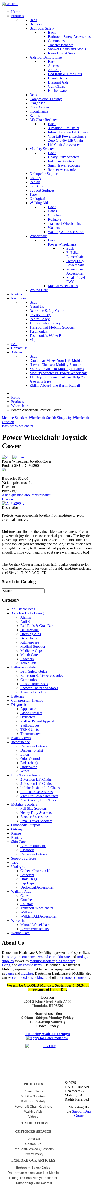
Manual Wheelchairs (35, 925)
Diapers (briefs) (31, 750)
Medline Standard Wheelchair (24, 418)
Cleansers (27, 850)
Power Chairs (33, 1091)
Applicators (28, 709)
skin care (63, 957)
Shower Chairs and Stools (39, 688)
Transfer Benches (33, 692)
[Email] (18, 457)
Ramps (16, 833)
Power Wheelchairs (34, 929)
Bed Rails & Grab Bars (37, 626)
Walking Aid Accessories (38, 916)
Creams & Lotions (33, 746)
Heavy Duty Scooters (36, 813)
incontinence (27, 957)
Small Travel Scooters (36, 821)
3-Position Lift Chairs (36, 783)
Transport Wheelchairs (36, 908)
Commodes (28, 680)
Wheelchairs (20, 920)
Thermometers (30, 734)
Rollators (26, 904)
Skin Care (18, 842)
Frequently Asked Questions (33, 1149)
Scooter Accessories (34, 817)
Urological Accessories (37, 887)
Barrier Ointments (33, 846)
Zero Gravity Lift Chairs (38, 800)
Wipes (24, 771)
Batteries (17, 696)
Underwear (28, 767)
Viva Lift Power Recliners (39, 796)
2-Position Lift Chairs (36, 779)
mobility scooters (42, 961)
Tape (14, 862)
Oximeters (27, 717)
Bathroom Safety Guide (33, 1167)
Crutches (26, 900)
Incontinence (20, 742)
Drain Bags (28, 879)
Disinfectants (29, 630)
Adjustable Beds (23, 609)
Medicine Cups (31, 651)
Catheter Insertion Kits (36, 871)
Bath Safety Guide (33, 671)
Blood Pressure (31, 713)
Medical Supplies (32, 646)
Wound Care (20, 933)
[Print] (7, 457)
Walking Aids (21, 891)
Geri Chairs (28, 638)
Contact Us (33, 1144)
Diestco (7, 499)
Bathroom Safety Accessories (41, 675)
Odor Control (30, 759)
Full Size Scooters (33, 808)
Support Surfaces (23, 858)
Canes (24, 896)
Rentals (16, 837)
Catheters (27, 875)
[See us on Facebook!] (47, 1050)
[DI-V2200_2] (13, 503)
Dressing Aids (30, 634)
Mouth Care (29, 655)
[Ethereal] (10, 4)
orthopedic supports (74, 977)
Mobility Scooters (24, 804)
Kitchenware (29, 642)
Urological (19, 867)
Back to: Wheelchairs (17, 426)
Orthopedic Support (25, 825)
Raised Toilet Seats (34, 684)
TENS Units (29, 729)
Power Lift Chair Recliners (33, 1106)
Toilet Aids (28, 663)
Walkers (26, 912)
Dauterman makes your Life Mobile (33, 1172)
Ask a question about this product (26, 495)
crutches (27, 973)
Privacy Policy (33, 1154)
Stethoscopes (29, 725)
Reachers (27, 659)
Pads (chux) (29, 763)
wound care (46, 957)
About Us (33, 1139)
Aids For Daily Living (27, 613)
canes (10, 973)
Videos (33, 1116)
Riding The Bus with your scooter (33, 1178)
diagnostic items (30, 965)
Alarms (25, 617)
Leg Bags (27, 883)
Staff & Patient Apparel (37, 721)
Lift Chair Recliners (25, 775)
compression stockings (28, 977)
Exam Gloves (21, 738)
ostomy (11, 957)
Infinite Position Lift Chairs (40, 788)
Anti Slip (26, 621)
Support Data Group (81, 1113)
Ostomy (17, 829)
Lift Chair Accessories (36, 792)
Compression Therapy (27, 700)
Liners (25, 754)
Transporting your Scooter (33, 1183)
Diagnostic (19, 705)
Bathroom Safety (23, 667)
